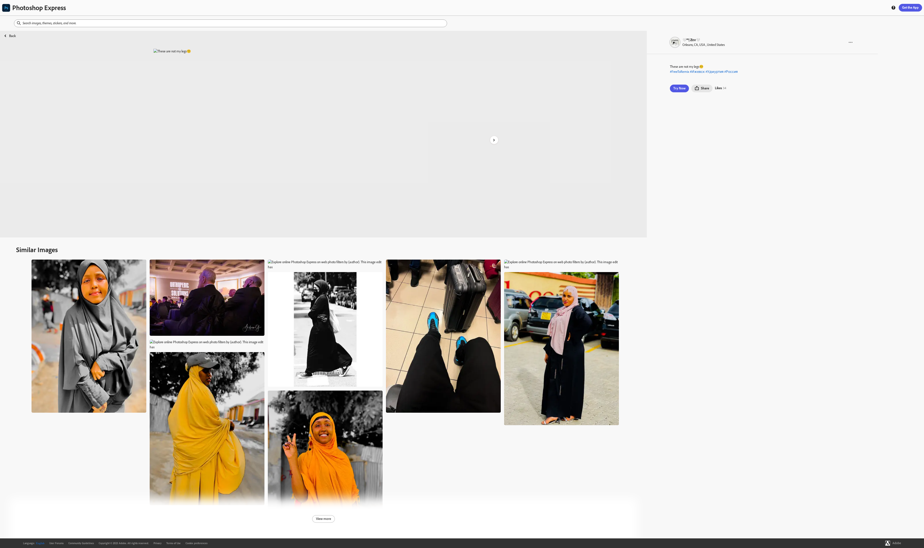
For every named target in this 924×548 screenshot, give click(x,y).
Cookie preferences (196, 543)
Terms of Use (173, 543)
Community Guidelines (81, 543)
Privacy (157, 543)
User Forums (56, 543)
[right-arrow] (494, 140)
